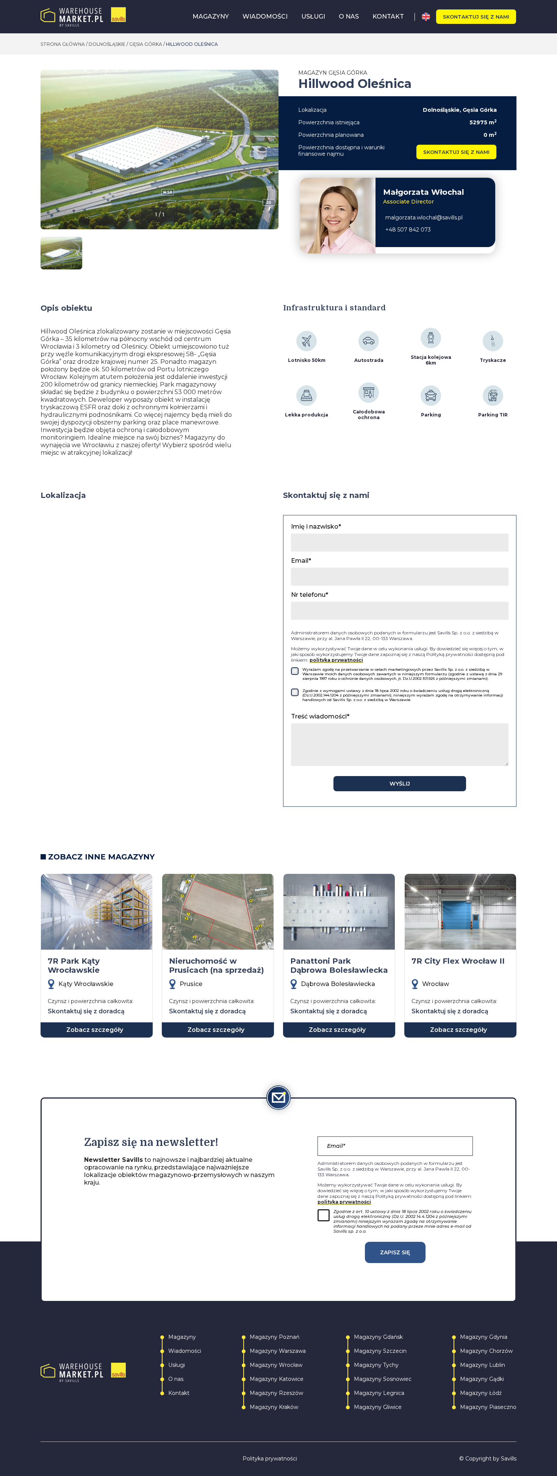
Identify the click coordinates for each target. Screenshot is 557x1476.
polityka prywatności (336, 660)
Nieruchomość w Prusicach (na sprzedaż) (216, 965)
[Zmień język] (429, 17)
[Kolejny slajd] (272, 153)
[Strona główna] (83, 17)
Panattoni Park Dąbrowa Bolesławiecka (339, 965)
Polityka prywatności (270, 1459)
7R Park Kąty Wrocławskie (74, 965)
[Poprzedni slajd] (47, 153)
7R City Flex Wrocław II (458, 961)
